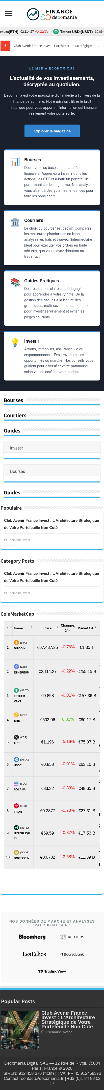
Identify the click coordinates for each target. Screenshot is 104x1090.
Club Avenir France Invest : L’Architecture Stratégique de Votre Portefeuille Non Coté (58, 45)
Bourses (13, 400)
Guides (12, 430)
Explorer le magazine (52, 131)
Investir (16, 448)
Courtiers (15, 415)
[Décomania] (52, 14)
